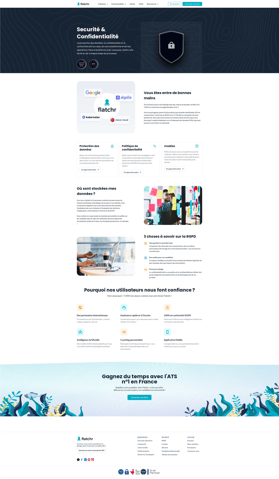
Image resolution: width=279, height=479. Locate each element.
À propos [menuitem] (190, 440)
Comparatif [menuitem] (142, 444)
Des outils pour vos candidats (161, 257)
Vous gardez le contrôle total (161, 243)
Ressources (152, 4)
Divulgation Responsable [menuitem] (171, 451)
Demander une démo (192, 4)
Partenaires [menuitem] (191, 447)
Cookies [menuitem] (165, 444)
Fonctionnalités (117, 4)
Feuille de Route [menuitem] (143, 451)
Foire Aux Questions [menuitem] (145, 440)
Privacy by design (156, 269)
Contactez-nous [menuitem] (193, 451)
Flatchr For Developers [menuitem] (146, 454)
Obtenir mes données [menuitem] (169, 454)
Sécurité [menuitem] (165, 447)
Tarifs (141, 4)
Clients (132, 4)
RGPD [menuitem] (164, 440)
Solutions (102, 4)
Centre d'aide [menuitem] (143, 447)
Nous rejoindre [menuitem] (192, 444)
